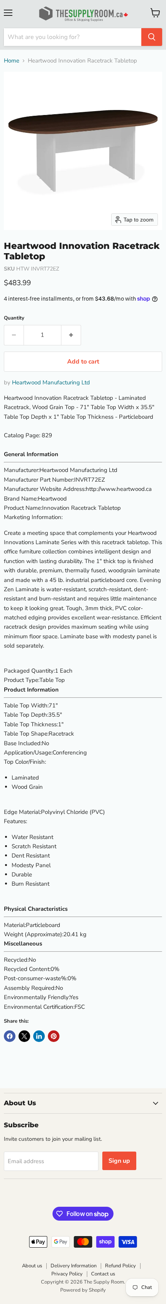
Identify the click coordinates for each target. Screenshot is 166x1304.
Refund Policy (120, 1265)
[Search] (151, 37)
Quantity (14, 318)
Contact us (103, 1273)
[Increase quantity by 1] (71, 335)
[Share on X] (24, 1036)
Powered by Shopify (83, 1290)
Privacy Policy (67, 1273)
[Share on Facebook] (9, 1036)
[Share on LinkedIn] (39, 1036)
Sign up (119, 1161)
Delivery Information (74, 1265)
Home (11, 61)
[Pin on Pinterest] (53, 1036)
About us (32, 1265)
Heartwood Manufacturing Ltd (51, 382)
